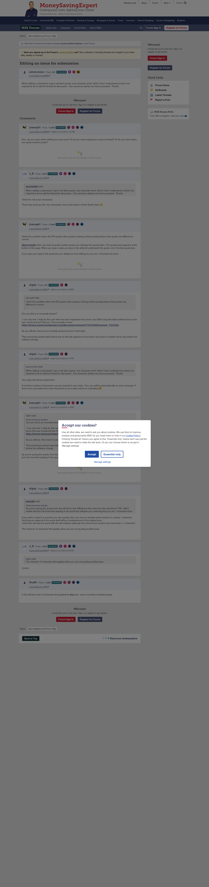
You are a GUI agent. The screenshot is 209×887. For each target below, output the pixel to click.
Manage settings (102, 461)
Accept (92, 454)
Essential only (112, 454)
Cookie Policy (133, 435)
